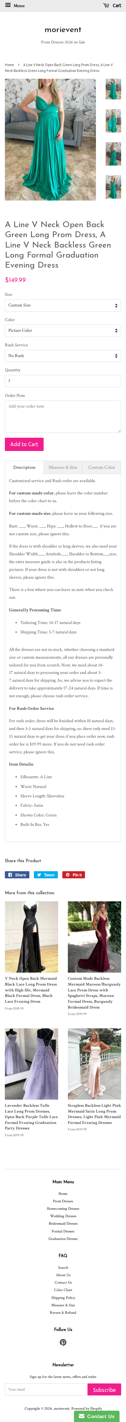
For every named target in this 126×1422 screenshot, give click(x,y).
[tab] (24, 467)
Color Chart (63, 1290)
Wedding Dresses (63, 1216)
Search (63, 1267)
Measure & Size (63, 1305)
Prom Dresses (63, 1201)
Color (10, 320)
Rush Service (16, 345)
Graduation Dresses (63, 1238)
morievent (63, 30)
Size (8, 294)
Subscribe (104, 1390)
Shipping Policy (63, 1297)
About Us (63, 1275)
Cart (116, 5)
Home (9, 65)
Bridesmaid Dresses (63, 1223)
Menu (19, 6)
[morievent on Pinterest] (63, 1344)
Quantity (12, 370)
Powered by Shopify (86, 1408)
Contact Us (63, 1282)
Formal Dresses (63, 1231)
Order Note (15, 396)
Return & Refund (63, 1312)
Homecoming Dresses (63, 1208)
